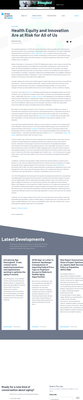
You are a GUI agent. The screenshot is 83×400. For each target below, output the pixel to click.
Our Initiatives (51, 15)
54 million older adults (36, 53)
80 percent (28, 92)
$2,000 (61, 165)
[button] (80, 251)
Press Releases (8, 326)
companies (34, 128)
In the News (15, 26)
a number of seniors (36, 96)
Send (77, 398)
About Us (24, 15)
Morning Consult (22, 208)
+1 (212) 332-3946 (15, 398)
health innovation (17, 214)
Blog (63, 15)
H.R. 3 (51, 133)
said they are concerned (44, 116)
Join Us (76, 15)
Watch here (60, 4)
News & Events (37, 15)
